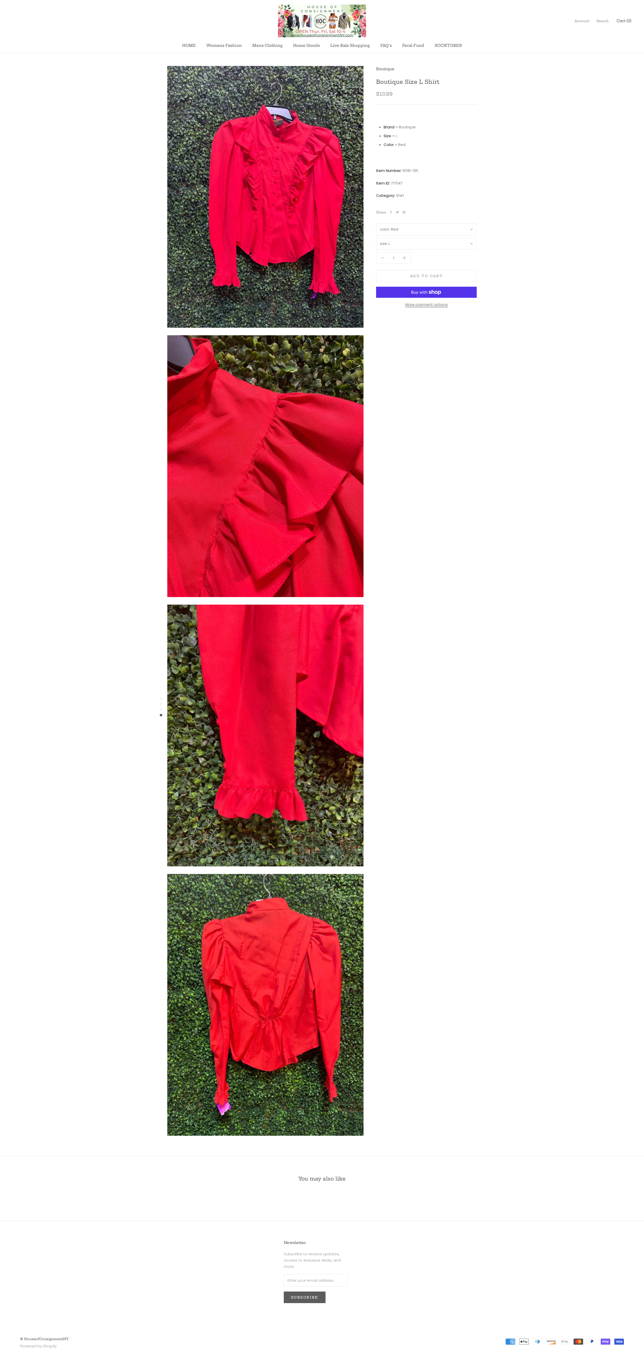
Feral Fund (413, 45)
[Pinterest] (404, 212)
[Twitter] (397, 212)
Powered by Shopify (38, 1346)
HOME (189, 45)
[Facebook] (390, 212)
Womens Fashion (224, 45)
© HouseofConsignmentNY (44, 1339)
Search (602, 21)
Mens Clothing (267, 45)
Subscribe (304, 1297)
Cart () (624, 20)
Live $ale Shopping (350, 45)
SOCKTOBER (448, 45)
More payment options (426, 304)
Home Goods (306, 45)
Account (582, 21)
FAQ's (386, 45)
